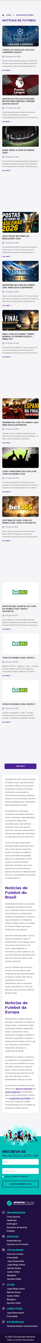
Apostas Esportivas (26, 1337)
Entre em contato (15, 1254)
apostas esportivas (24, 1089)
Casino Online (13, 1272)
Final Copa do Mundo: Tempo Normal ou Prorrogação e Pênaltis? (18, 336)
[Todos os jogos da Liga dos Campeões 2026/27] (20, 36)
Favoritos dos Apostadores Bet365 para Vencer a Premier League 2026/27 (18, 101)
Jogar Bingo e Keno (16, 1264)
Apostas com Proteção (17, 1244)
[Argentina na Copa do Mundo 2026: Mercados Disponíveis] (20, 271)
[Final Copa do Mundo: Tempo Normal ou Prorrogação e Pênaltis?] (20, 320)
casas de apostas (12, 1092)
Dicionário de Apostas (17, 1227)
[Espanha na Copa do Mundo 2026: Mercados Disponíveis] (20, 408)
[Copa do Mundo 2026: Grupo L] (20, 644)
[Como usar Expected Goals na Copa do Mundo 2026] (20, 457)
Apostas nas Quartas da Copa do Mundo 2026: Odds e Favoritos (19, 608)
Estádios (11, 1231)
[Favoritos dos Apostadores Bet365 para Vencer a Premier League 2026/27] (20, 85)
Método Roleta (14, 1268)
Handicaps (12, 1220)
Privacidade (12, 1257)
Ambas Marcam (14, 1240)
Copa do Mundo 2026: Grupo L (18, 658)
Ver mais (20, 766)
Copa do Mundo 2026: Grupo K (18, 704)
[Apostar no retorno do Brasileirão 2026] (20, 222)
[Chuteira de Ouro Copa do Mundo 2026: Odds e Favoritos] (20, 506)
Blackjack (11, 1275)
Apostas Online (14, 1279)
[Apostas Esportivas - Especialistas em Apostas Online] (20, 1203)
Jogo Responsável (15, 1261)
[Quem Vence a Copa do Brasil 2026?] (20, 136)
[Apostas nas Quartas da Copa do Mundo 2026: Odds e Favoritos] (20, 592)
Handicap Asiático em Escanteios (22, 1326)
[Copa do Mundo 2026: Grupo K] (20, 690)
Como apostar (13, 1216)
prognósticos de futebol (19, 1098)
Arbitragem (12, 1224)
